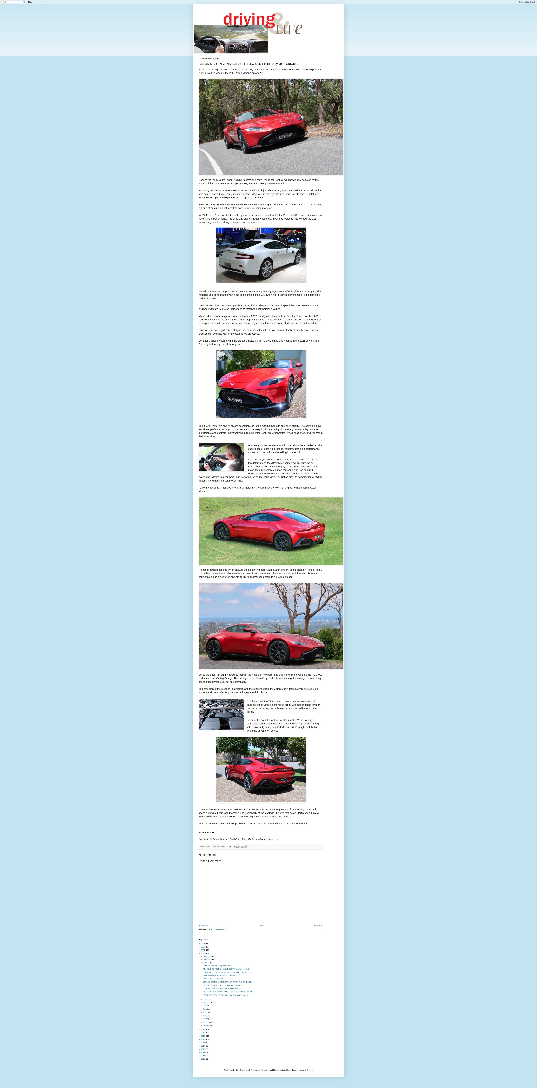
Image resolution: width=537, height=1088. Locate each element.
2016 (203, 1039)
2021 (203, 950)
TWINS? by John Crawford (213, 979)
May (205, 1012)
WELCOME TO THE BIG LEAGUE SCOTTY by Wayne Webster (226, 969)
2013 (203, 1049)
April (205, 1016)
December (207, 956)
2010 (203, 1059)
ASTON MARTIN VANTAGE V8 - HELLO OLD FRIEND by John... (227, 972)
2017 (203, 1036)
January (206, 1025)
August (206, 1003)
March (205, 1019)
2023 (203, 944)
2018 (203, 1033)
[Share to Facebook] (242, 846)
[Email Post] (230, 846)
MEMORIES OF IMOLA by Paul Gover (217, 966)
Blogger (310, 1070)
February (206, 1022)
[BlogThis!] (237, 846)
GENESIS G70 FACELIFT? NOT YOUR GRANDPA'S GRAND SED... (228, 982)
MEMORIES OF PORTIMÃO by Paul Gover (219, 975)
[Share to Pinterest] (245, 846)
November (207, 960)
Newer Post (203, 925)
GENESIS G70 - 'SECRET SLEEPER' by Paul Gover (222, 985)
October (206, 963)
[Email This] (234, 846)
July (205, 1006)
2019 (203, 1030)
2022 (203, 947)
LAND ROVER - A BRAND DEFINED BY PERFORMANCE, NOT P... (228, 992)
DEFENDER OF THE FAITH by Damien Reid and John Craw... (226, 995)
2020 (203, 954)
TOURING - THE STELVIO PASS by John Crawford (222, 989)
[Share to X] (239, 846)
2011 (203, 1056)
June (205, 1009)
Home (261, 925)
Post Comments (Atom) (217, 929)
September (207, 999)
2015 (203, 1043)
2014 (203, 1046)
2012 (203, 1052)
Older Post (318, 925)
